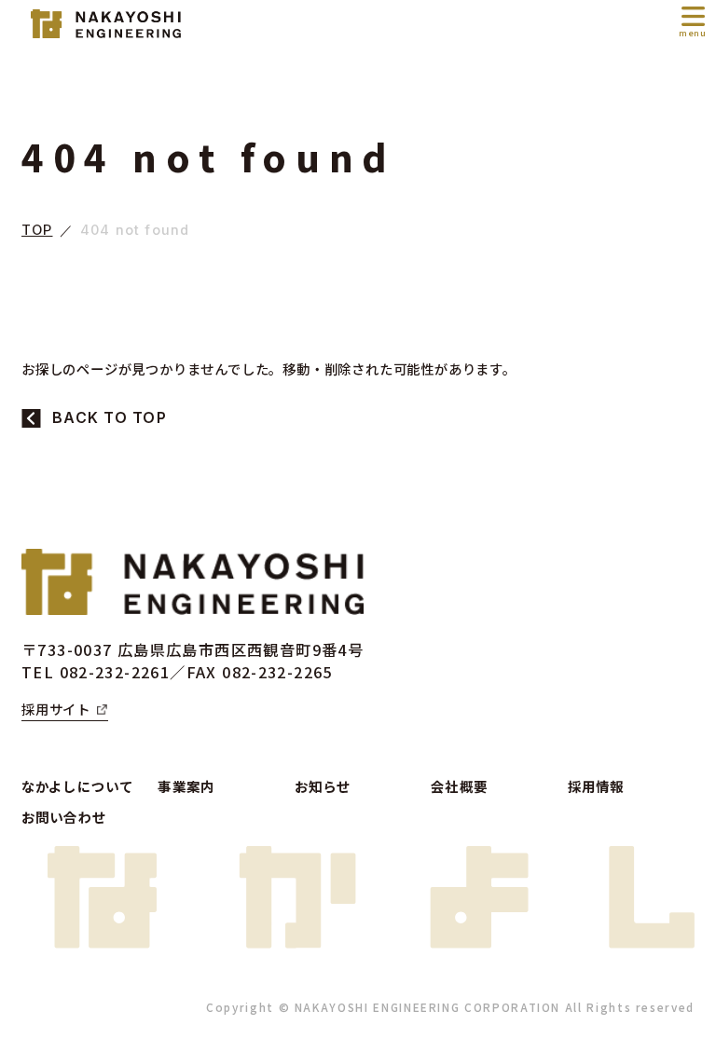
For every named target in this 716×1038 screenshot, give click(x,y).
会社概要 (459, 786)
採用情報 (596, 786)
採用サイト (55, 708)
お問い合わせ (63, 816)
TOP (36, 231)
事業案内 (186, 786)
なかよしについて (77, 786)
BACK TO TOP (109, 418)
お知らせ (323, 786)
